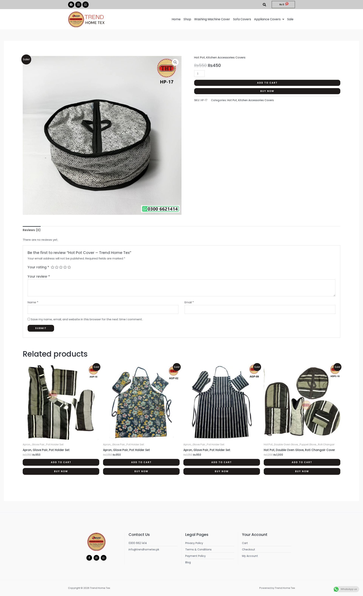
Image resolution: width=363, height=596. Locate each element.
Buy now (267, 91)
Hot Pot (199, 57)
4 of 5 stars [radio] (65, 267)
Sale (290, 19)
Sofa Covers (242, 19)
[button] (269, 19)
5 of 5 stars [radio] (69, 267)
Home (176, 19)
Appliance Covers (267, 19)
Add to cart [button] (61, 462)
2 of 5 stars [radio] (56, 267)
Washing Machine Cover (212, 19)
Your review (39, 276)
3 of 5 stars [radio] (61, 267)
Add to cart (267, 82)
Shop (187, 19)
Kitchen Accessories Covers (225, 57)
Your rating (38, 267)
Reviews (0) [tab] (32, 230)
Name (33, 302)
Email (189, 302)
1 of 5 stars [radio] (52, 267)
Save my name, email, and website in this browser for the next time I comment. (87, 319)
